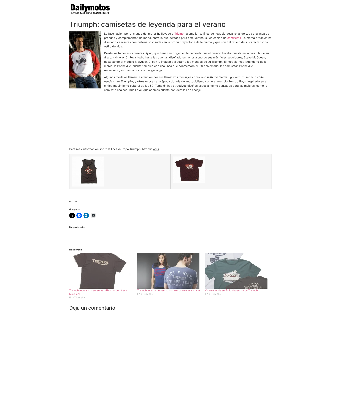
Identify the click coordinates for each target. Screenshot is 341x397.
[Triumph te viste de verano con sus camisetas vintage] (169, 271)
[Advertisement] (170, 119)
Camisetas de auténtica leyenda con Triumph (231, 290)
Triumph (179, 33)
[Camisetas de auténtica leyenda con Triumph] (237, 271)
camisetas (234, 38)
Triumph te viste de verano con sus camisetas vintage (168, 290)
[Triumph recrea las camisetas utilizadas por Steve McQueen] (101, 271)
